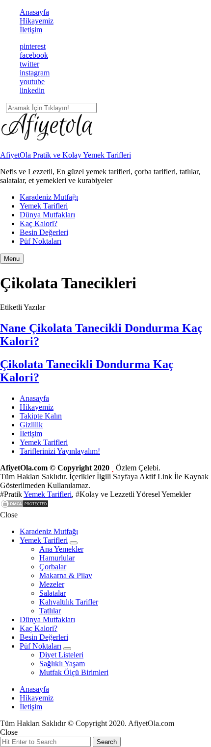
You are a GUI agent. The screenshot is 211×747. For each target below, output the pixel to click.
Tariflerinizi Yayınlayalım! (60, 451)
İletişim (31, 29)
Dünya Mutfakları (47, 214)
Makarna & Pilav (65, 575)
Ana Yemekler (61, 549)
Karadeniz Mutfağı (49, 197)
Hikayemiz (36, 21)
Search (107, 742)
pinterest (33, 46)
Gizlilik (31, 424)
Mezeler (51, 584)
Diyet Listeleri (61, 655)
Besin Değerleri (44, 232)
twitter (29, 64)
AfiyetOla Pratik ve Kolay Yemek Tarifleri (65, 155)
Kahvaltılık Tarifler (68, 602)
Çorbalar (52, 566)
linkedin (32, 90)
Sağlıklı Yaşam (62, 663)
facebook (34, 55)
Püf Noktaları (40, 241)
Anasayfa (34, 12)
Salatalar (52, 593)
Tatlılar (50, 611)
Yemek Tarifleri (44, 206)
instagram (35, 73)
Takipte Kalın (41, 416)
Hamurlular (57, 558)
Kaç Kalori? (38, 223)
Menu (12, 258)
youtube (32, 81)
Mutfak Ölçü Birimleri (73, 672)
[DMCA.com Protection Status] (24, 506)
